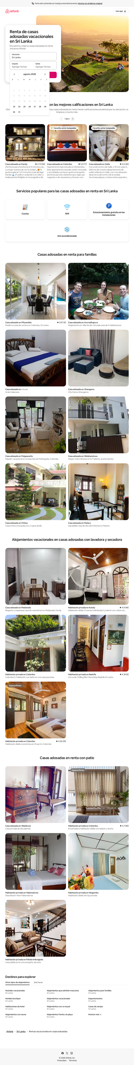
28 (40, 106)
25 (24, 106)
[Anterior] (61, 119)
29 (45, 106)
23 (14, 106)
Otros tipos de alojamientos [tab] (17, 982)
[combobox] (33, 57)
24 (19, 106)
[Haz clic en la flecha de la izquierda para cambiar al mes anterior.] (14, 74)
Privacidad (61, 1060)
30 (14, 112)
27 (35, 106)
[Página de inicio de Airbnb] (12, 11)
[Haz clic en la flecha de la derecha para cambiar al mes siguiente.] (45, 74)
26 (30, 106)
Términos (73, 1060)
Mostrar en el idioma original (90, 3)
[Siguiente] (73, 119)
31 (19, 112)
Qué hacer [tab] (38, 982)
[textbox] (21, 66)
